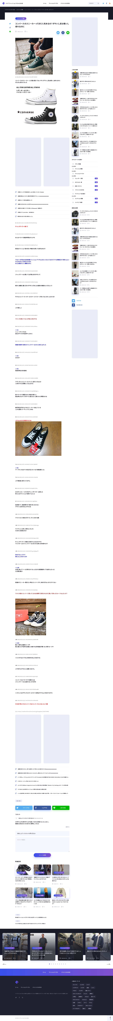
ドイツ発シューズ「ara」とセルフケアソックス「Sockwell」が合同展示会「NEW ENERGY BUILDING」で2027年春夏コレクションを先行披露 (43, 777)
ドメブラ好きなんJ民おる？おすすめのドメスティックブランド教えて (30, 923)
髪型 (88, 987)
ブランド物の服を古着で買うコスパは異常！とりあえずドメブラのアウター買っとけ (24, 901)
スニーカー (19, 800)
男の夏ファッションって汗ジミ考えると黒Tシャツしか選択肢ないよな (30, 917)
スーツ (85, 1002)
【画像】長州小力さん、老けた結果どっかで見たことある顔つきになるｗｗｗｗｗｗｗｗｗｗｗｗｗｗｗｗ (37, 769)
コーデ (88, 984)
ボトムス (86, 996)
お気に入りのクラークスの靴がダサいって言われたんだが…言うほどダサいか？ (88, 143)
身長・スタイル (86, 186)
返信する (67, 826)
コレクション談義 (20, 18)
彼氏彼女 (91, 999)
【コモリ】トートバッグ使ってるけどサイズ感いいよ (28, 781)
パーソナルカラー (76, 1008)
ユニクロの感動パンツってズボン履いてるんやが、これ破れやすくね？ (88, 133)
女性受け (80, 996)
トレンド (85, 993)
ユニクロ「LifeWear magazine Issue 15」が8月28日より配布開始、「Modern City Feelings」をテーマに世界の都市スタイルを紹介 (43, 785)
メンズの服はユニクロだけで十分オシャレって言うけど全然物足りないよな (42, 901)
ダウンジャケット (76, 999)
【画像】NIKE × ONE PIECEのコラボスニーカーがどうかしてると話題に (88, 99)
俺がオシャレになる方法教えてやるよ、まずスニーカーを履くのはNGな (88, 90)
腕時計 (91, 993)
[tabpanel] (15, 947)
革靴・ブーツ (87, 990)
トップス (82, 987)
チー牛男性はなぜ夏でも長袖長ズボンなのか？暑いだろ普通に (88, 150)
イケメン (79, 1002)
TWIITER (78, 300)
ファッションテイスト (53, 3)
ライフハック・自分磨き (80, 193)
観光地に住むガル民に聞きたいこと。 (25, 216)
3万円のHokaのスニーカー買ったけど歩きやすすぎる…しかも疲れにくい (89, 107)
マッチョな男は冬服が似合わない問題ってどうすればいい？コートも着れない (88, 125)
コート (93, 987)
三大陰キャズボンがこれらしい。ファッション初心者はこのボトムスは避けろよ (60, 879)
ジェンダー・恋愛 (86, 178)
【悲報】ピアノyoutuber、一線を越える (26, 212)
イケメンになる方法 (65, 3)
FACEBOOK (79, 305)
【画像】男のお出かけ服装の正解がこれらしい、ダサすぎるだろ (89, 73)
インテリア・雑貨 (86, 202)
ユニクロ (82, 984)
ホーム (44, 3)
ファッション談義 (79, 168)
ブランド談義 (78, 164)
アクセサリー (80, 1005)
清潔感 (89, 1008)
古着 (74, 1002)
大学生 (74, 996)
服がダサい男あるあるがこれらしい (88, 81)
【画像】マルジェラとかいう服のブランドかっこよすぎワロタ (42, 878)
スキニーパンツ (89, 1005)
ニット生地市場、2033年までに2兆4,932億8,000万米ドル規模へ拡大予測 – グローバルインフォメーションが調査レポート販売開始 (43, 793)
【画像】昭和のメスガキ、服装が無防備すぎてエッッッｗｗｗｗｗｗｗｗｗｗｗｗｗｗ (33, 196)
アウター (74, 990)
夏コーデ (93, 996)
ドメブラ (80, 990)
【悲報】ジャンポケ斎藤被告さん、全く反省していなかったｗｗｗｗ (31, 192)
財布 (74, 1005)
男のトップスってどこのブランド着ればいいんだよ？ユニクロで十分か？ (60, 901)
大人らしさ (84, 999)
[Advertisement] (28, 162)
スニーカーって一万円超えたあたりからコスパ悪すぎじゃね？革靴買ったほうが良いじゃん (23, 879)
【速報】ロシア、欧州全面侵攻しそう (25, 200)
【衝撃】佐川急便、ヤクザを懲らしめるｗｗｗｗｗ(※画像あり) (30, 208)
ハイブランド (75, 987)
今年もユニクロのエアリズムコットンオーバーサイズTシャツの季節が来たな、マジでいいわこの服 (42, 953)
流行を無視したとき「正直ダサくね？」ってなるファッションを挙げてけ (70, 952)
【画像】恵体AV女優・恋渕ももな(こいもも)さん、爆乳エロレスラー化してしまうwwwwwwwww (38, 773)
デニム (90, 1002)
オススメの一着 (86, 182)
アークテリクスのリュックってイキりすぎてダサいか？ (89, 116)
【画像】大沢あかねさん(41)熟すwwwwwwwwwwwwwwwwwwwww (33, 204)
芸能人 (84, 1008)
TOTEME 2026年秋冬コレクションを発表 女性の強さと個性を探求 (32, 789)
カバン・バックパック (77, 993)
